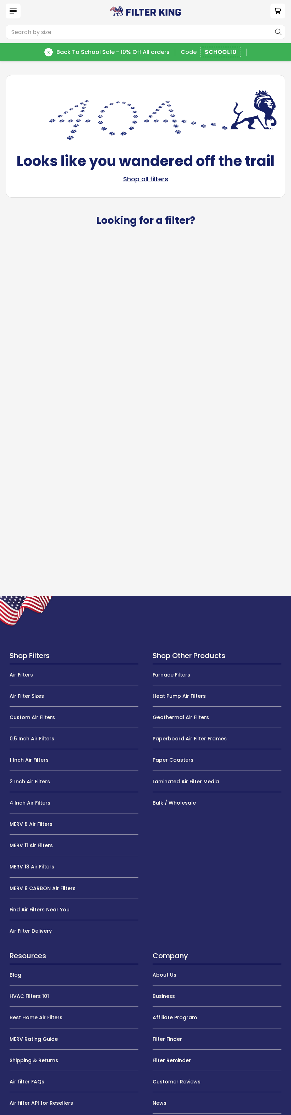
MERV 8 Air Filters (31, 824)
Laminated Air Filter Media (186, 781)
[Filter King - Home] (145, 11)
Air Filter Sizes (27, 696)
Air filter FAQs (27, 1081)
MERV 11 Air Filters (31, 845)
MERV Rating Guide (34, 1039)
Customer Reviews (177, 1081)
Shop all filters (145, 179)
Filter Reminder (172, 1060)
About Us (164, 974)
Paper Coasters (173, 759)
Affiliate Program (175, 1017)
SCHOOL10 (220, 52)
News (159, 1102)
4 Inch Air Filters (30, 802)
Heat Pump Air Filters (179, 696)
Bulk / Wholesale (174, 802)
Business (164, 996)
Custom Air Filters (32, 717)
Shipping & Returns (34, 1060)
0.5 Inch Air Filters (32, 738)
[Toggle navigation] (13, 11)
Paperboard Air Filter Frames (190, 738)
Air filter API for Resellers (41, 1102)
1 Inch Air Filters (29, 759)
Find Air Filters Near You (40, 909)
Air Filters (21, 674)
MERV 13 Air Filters (32, 866)
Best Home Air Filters (36, 1017)
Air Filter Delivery (31, 930)
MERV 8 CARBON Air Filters (43, 888)
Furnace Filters (171, 674)
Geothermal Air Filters (181, 717)
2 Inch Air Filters (30, 781)
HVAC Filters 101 (29, 996)
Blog (15, 974)
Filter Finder (167, 1039)
